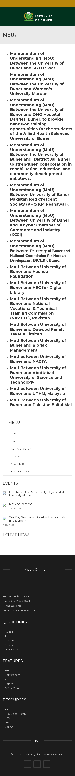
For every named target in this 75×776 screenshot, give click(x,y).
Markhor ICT (57, 754)
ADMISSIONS (18, 456)
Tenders (9, 640)
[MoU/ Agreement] (4, 505)
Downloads (11, 649)
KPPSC (9, 727)
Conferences (12, 674)
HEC (7, 709)
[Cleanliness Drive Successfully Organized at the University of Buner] (4, 493)
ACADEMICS (17, 463)
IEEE (7, 670)
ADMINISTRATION (20, 448)
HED (7, 718)
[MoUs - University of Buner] (37, 16)
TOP (37, 740)
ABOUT (14, 441)
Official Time (12, 688)
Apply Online (36, 569)
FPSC (8, 722)
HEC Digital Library (15, 713)
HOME (14, 433)
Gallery (9, 644)
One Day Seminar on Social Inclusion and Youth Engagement (39, 519)
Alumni (9, 631)
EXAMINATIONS (19, 471)
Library (9, 683)
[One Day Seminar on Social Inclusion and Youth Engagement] (4, 518)
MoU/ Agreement (20, 504)
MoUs (8, 679)
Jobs (7, 636)
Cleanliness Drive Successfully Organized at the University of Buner (39, 493)
